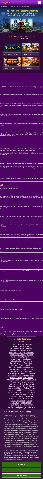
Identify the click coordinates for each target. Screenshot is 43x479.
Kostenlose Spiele (15, 376)
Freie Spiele (26, 359)
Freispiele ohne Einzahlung (21, 361)
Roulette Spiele (16, 405)
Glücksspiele (28, 367)
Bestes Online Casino (24, 351)
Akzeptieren (21, 464)
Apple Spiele (24, 346)
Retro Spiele (26, 403)
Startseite (4, 6)
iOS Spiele (28, 371)
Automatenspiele (17, 349)
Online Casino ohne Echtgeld (22, 389)
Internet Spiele (16, 371)
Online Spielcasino (24, 399)
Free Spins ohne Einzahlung (21, 358)
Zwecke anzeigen (21, 475)
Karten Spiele (13, 374)
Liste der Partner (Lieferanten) (13, 459)
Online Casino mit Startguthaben (21, 385)
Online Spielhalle (18, 401)
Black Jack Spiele (15, 353)
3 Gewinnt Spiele (17, 344)
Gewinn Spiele (24, 365)
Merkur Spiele (16, 378)
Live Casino (29, 376)
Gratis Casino (14, 369)
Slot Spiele (18, 407)
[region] (21, 444)
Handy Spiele (27, 369)
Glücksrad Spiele (15, 367)
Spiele (11, 6)
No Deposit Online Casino (20, 379)
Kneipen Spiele (27, 374)
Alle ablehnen (22, 470)
